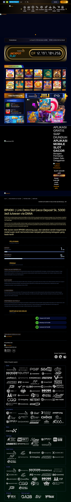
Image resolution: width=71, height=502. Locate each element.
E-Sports (54, 10)
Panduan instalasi (59, 175)
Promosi (63, 9)
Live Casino (33, 10)
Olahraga (41, 9)
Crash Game (46, 10)
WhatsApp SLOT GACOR (44, 322)
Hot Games (24, 10)
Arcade (50, 9)
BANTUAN (35, 198)
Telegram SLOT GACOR (44, 318)
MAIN (11, 73)
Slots (28, 9)
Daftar (64, 2)
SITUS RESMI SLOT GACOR (15, 198)
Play (13, 56)
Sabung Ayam (58, 10)
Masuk (55, 2)
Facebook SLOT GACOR (44, 327)
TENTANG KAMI (26, 198)
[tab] (33, 96)
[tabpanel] (35, 25)
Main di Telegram (14, 2)
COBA (33, 103)
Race (37, 9)
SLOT (5, 198)
